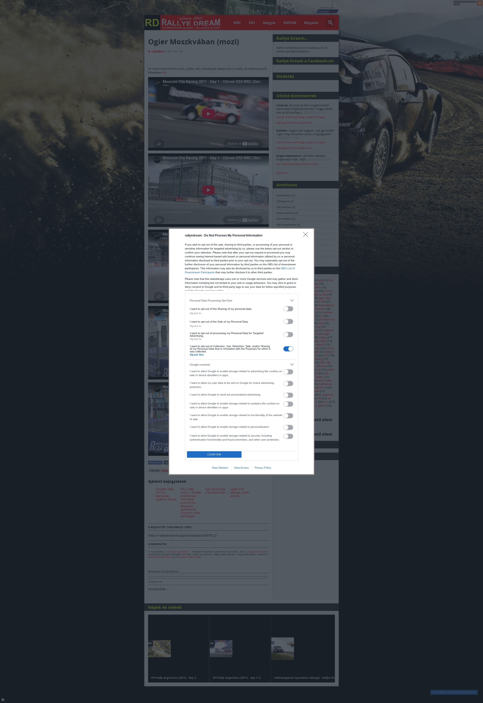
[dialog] (241, 351)
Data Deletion (220, 467)
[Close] (306, 235)
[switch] (288, 308)
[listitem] (241, 300)
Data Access (241, 467)
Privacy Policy (263, 467)
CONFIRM (214, 454)
